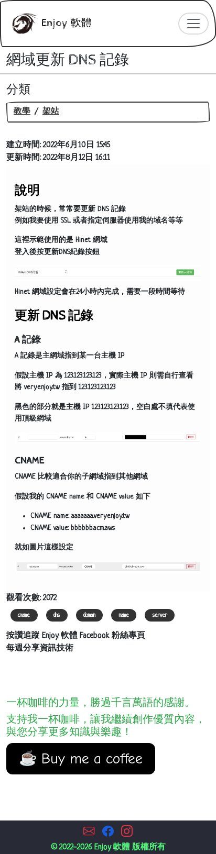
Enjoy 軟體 (65, 23)
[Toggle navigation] (193, 24)
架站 (50, 111)
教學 (22, 111)
